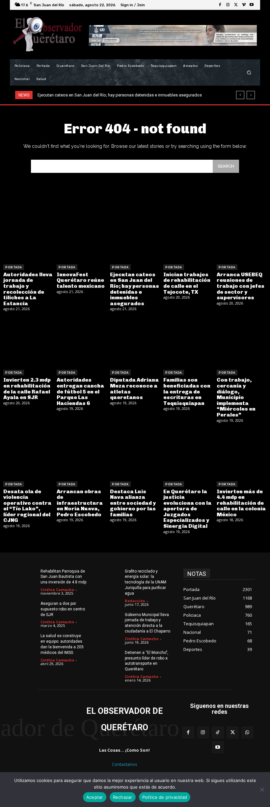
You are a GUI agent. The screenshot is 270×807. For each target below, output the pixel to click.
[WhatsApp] (247, 732)
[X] (236, 5)
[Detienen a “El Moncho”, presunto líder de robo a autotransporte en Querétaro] (110, 657)
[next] (251, 95)
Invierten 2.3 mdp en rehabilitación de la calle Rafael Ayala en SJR (27, 388)
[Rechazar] (261, 789)
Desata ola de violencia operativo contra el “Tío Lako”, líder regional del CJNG (27, 506)
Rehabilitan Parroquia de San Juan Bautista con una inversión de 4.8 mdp (63, 577)
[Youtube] (252, 5)
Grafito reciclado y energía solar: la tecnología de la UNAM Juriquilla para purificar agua (145, 582)
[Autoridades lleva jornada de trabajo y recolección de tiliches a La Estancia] (28, 236)
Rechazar (122, 797)
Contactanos (124, 764)
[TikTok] (218, 732)
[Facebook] (220, 5)
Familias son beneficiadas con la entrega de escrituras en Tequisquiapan (186, 391)
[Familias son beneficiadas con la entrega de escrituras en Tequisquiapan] (188, 341)
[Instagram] (228, 5)
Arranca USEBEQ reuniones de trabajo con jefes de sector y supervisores (240, 286)
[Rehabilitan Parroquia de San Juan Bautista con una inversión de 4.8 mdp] (25, 576)
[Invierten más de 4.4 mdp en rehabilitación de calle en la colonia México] (242, 453)
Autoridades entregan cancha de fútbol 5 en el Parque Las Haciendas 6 (80, 391)
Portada (13, 267)
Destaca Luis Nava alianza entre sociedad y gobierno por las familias (133, 503)
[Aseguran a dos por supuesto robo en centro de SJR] (25, 608)
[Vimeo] (244, 5)
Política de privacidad (164, 797)
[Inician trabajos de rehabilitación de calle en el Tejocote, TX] (188, 236)
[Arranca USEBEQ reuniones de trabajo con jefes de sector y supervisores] (242, 236)
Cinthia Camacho (57, 589)
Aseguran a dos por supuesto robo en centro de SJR (62, 609)
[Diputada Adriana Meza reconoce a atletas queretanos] (135, 341)
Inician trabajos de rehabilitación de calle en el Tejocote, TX (93, 95)
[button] (249, 72)
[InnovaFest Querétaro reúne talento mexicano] (82, 236)
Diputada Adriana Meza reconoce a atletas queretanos (134, 388)
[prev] (240, 95)
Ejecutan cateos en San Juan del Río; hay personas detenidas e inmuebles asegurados (134, 289)
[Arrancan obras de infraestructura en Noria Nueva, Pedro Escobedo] (82, 453)
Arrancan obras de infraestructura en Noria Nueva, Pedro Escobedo (80, 503)
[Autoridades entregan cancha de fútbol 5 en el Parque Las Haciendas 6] (82, 341)
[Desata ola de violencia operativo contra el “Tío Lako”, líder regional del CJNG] (28, 453)
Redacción (135, 600)
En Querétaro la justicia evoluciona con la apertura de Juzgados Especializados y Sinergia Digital (187, 508)
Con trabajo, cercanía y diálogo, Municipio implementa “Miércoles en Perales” (236, 397)
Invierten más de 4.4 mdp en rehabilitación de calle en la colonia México (241, 503)
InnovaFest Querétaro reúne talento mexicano (81, 280)
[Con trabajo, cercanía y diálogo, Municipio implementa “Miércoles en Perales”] (242, 341)
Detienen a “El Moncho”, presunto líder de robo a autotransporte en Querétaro (146, 660)
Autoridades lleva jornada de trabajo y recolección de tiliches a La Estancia (27, 289)
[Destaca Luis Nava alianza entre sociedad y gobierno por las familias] (135, 453)
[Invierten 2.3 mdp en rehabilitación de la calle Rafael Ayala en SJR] (28, 341)
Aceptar (94, 797)
